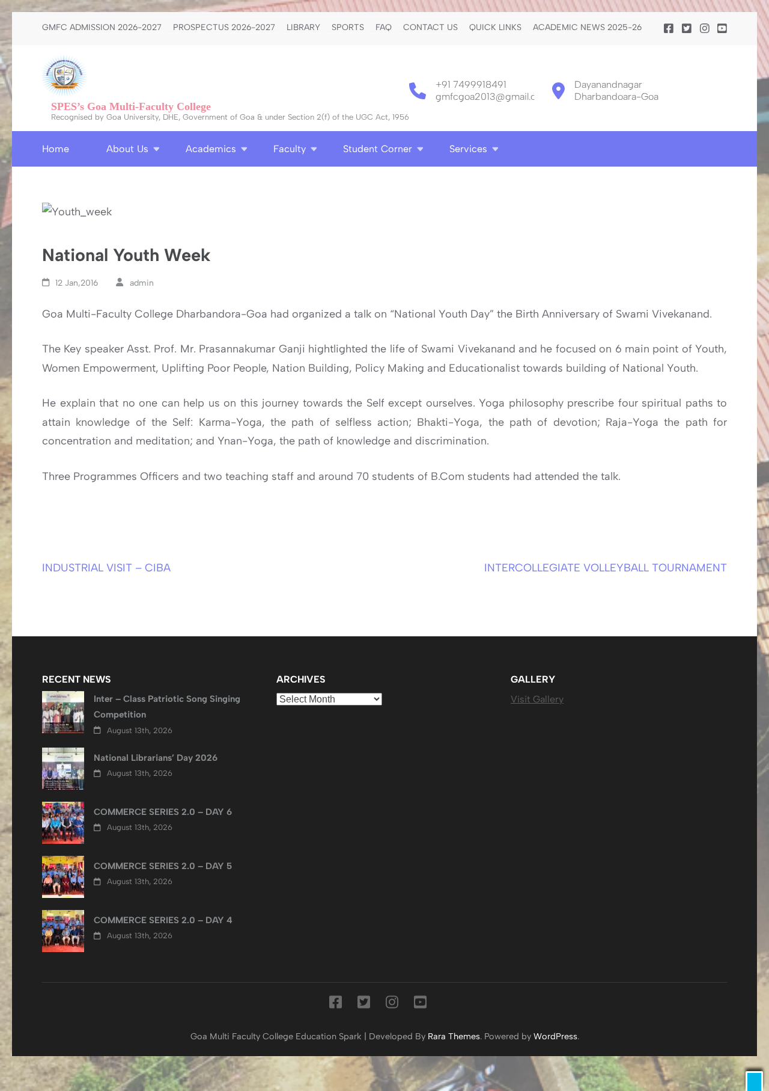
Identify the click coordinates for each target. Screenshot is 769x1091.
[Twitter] (686, 28)
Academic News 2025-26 (587, 27)
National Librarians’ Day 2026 (155, 757)
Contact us (430, 27)
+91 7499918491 (471, 84)
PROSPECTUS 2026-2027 (224, 27)
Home (55, 149)
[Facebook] (668, 28)
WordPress (555, 1036)
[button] (754, 1081)
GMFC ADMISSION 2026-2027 (102, 27)
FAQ (383, 27)
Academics (211, 149)
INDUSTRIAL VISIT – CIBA (106, 567)
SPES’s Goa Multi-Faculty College (131, 106)
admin (142, 283)
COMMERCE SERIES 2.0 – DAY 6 (163, 812)
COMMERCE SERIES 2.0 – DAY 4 (163, 920)
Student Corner (377, 149)
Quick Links (495, 27)
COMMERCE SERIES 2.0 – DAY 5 (163, 866)
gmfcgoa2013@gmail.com (493, 96)
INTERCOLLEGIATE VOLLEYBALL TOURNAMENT (605, 567)
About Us (127, 149)
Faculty (289, 149)
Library (303, 27)
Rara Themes (454, 1036)
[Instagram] (705, 28)
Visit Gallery (537, 699)
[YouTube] (722, 28)
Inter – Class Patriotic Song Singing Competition (167, 706)
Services (468, 149)
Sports (348, 27)
